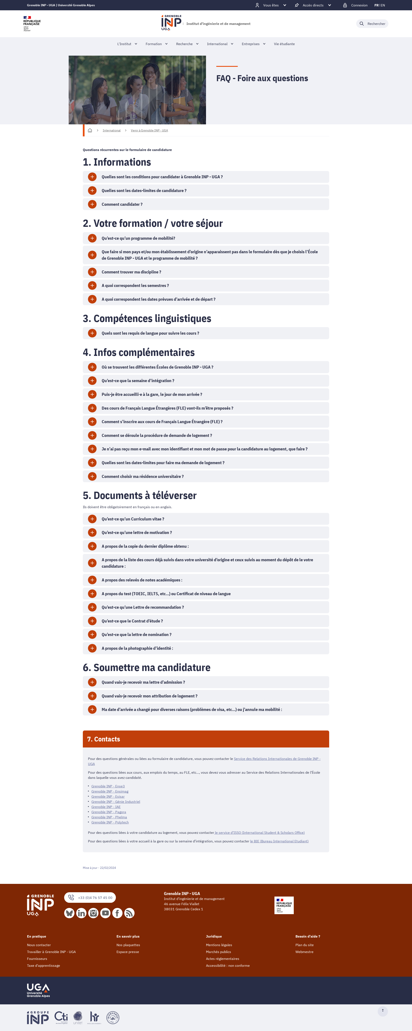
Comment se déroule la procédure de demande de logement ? (157, 435)
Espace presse (128, 952)
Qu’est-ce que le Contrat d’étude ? (132, 621)
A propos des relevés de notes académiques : (142, 580)
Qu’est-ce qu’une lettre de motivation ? (137, 532)
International (112, 130)
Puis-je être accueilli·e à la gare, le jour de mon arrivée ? (152, 394)
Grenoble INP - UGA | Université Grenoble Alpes (61, 5)
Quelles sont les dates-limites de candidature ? (144, 190)
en (383, 5)
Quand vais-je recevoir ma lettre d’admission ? (143, 682)
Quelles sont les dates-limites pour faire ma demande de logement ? (163, 462)
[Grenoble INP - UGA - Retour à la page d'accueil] (171, 23)
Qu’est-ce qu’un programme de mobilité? (138, 238)
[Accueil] (89, 130)
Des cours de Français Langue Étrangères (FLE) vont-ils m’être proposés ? (167, 408)
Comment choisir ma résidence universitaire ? (143, 476)
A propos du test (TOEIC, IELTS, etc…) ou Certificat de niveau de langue (166, 593)
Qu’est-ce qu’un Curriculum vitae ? (133, 519)
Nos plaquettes (128, 945)
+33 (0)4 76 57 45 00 (95, 897)
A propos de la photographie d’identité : (137, 648)
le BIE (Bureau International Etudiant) (279, 841)
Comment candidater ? (122, 204)
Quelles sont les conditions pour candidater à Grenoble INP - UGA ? (162, 177)
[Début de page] (384, 1011)
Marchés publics (218, 952)
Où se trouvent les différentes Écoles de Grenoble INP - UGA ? (157, 367)
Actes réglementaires (222, 958)
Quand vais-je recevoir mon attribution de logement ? (149, 696)
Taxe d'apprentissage (43, 965)
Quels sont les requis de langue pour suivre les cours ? (150, 333)
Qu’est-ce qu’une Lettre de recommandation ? (143, 607)
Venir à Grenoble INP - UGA (149, 130)
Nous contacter (39, 945)
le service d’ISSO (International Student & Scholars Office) (259, 832)
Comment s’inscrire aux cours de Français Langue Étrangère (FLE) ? (162, 421)
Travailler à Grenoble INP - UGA (51, 952)
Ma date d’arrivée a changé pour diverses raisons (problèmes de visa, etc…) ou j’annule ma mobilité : (192, 709)
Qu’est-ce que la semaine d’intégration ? (138, 380)
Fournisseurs (37, 958)
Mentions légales (219, 945)
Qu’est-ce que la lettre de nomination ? (136, 634)
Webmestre (304, 952)
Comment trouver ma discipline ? (131, 272)
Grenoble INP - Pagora (108, 812)
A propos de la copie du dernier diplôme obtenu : (145, 546)
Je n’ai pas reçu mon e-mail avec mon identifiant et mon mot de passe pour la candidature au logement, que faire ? (204, 449)
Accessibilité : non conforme (228, 965)
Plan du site (304, 945)
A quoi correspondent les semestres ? (135, 285)
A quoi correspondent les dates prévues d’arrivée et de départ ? (158, 299)
